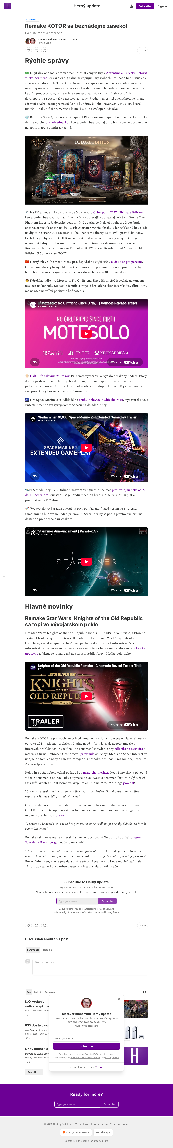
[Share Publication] (131, 6)
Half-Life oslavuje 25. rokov (49, 376)
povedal (128, 783)
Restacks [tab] (47, 949)
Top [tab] (29, 992)
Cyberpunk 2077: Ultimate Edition (118, 212)
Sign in (162, 6)
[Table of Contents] (3, 574)
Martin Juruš (45, 39)
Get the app (103, 1132)
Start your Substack (77, 1132)
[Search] (124, 6)
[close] (119, 999)
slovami (58, 815)
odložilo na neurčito (128, 748)
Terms (104, 1124)
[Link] (20, 60)
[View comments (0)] (36, 50)
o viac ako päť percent (126, 261)
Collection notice (119, 1124)
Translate (32, 19)
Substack (70, 1140)
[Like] (28, 50)
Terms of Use (102, 1054)
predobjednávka (57, 122)
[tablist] (39, 950)
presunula (87, 754)
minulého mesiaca (96, 772)
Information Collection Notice (85, 1057)
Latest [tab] (37, 992)
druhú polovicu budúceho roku (101, 399)
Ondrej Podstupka (67, 39)
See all (32, 1072)
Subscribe (145, 6)
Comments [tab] (33, 949)
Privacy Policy (112, 1057)
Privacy (95, 1124)
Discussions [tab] (51, 992)
